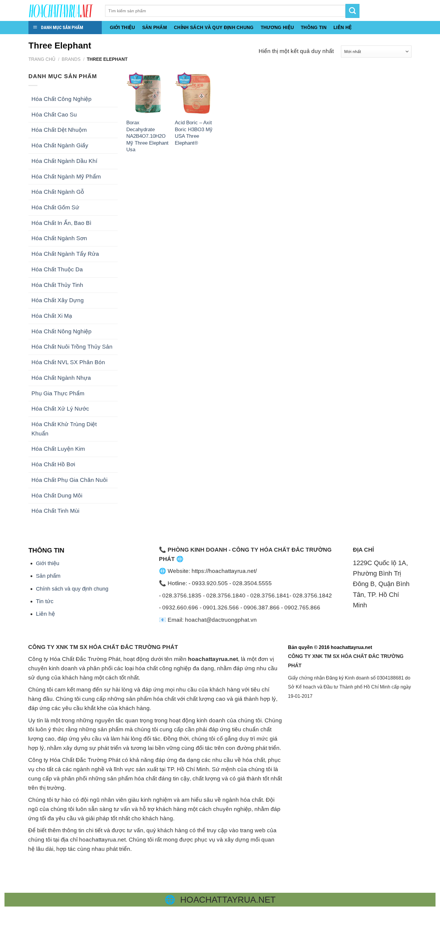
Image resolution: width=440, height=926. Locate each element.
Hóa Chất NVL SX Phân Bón (68, 362)
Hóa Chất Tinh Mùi (55, 511)
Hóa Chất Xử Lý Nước (60, 408)
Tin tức (45, 601)
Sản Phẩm (154, 27)
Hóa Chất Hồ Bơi (53, 464)
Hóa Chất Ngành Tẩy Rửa (65, 254)
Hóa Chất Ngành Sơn (59, 238)
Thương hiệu (277, 27)
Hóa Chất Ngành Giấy (59, 145)
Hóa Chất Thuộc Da (57, 269)
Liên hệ (45, 614)
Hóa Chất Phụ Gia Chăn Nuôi (69, 480)
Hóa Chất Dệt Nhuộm (59, 130)
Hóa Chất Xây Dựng (57, 300)
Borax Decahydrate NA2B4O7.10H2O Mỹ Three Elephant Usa (147, 135)
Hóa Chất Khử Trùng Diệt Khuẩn (64, 429)
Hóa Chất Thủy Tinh (57, 285)
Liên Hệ (342, 27)
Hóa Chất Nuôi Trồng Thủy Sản (72, 347)
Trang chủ (41, 59)
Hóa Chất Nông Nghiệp (61, 331)
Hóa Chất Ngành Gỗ (57, 192)
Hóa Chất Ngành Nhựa (61, 378)
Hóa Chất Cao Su (54, 114)
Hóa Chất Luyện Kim (58, 449)
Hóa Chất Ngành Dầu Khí (64, 161)
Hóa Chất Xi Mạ (51, 316)
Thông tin (314, 27)
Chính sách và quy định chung (214, 27)
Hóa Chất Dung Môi (56, 495)
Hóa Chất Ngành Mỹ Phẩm (66, 176)
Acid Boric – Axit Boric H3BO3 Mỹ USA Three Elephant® (194, 132)
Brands (71, 59)
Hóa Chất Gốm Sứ (55, 207)
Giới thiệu (122, 27)
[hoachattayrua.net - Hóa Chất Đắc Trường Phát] (62, 10)
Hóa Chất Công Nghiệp (61, 99)
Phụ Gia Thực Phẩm (57, 393)
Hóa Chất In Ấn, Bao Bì (61, 223)
